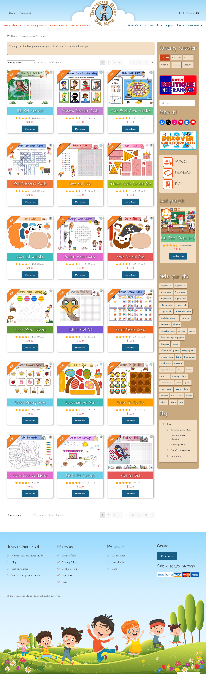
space (178, 382)
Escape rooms (57, 25)
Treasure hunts (11, 25)
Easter (176, 343)
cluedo (176, 324)
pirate (189, 369)
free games (189, 356)
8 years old (166, 298)
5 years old (180, 285)
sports (187, 382)
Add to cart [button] (178, 256)
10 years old (166, 304)
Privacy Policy (69, 562)
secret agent (166, 382)
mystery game (167, 369)
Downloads (118, 562)
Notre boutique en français (26, 575)
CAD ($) (176, 57)
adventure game (183, 311)
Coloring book (168, 330)
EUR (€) (188, 64)
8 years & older (173, 25)
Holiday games (178, 444)
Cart (114, 568)
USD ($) (165, 57)
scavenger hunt (179, 376)
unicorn (164, 395)
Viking (189, 395)
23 (133, 62)
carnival (185, 317)
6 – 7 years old (152, 25)
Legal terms (68, 575)
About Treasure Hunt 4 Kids (27, 555)
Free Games (193, 25)
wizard (164, 402)
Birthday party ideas (181, 429)
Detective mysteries (34, 25)
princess (164, 376)
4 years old (166, 285)
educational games (170, 350)
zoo (181, 402)
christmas (165, 324)
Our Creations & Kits (181, 450)
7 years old (180, 292)
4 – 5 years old (131, 25)
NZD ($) (165, 64)
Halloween (166, 363)
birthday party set (169, 317)
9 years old (180, 298)
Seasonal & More (79, 25)
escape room (167, 356)
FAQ (64, 581)
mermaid (178, 363)
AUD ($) (188, 57)
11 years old (181, 304)
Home (12, 12)
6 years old (166, 292)
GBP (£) (176, 64)
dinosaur (165, 343)
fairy (178, 356)
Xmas (173, 402)
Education (176, 455)
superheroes (166, 389)
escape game (188, 350)
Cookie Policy (69, 568)
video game (176, 395)
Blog (169, 423)
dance (192, 330)
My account (25, 12)
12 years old (166, 311)
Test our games (19, 568)
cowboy (181, 330)
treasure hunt (182, 389)
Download (30, 128)
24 (139, 62)
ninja (180, 369)
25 (146, 62)
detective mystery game (172, 337)
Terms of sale (69, 555)
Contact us (167, 556)
